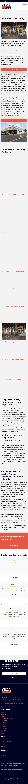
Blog (2, 731)
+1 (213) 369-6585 (6, 742)
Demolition (5, 726)
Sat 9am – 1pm (5, 756)
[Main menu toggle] (25, 6)
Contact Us (4, 733)
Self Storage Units (7, 718)
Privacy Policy (7, 769)
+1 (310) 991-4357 (6, 740)
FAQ (2, 769)
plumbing (15, 54)
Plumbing (5, 724)
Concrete (5, 720)
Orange (18, 763)
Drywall (4, 722)
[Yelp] (4, 746)
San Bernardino (12, 763)
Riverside (22, 763)
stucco (21, 54)
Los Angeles (4, 763)
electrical (3, 54)
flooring (3, 56)
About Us (3, 714)
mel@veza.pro (5, 744)
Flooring (5, 728)
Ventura (9, 765)
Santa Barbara (14, 765)
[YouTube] (2, 746)
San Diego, (4, 765)
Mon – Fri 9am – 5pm (6, 754)
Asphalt (5, 730)
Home (2, 712)
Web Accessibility (17, 769)
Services (3, 716)
